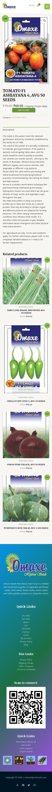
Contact (26, 631)
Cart (26, 625)
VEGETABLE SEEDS (18, 117)
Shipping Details (26, 663)
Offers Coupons (26, 666)
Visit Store (26, 745)
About (26, 622)
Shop (26, 644)
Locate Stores (26, 751)
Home (26, 635)
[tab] (26, 129)
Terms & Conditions (26, 669)
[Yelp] (17, 785)
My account (26, 638)
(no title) (26, 615)
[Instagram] (34, 785)
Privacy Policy (26, 641)
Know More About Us (26, 741)
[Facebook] (23, 785)
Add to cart (24, 110)
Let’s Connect (26, 748)
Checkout (26, 628)
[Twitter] (29, 785)
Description (8, 129)
